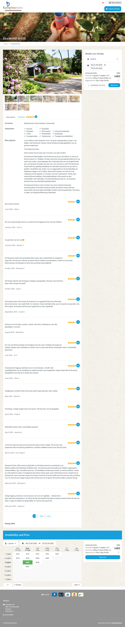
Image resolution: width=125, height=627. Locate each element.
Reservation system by (110, 623)
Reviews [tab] (27, 117)
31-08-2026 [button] (96, 65)
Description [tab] (10, 117)
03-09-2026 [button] (96, 68)
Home (6, 44)
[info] (118, 80)
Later (76, 585)
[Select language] (104, 2)
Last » (49, 516)
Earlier (18, 585)
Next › (42, 516)
